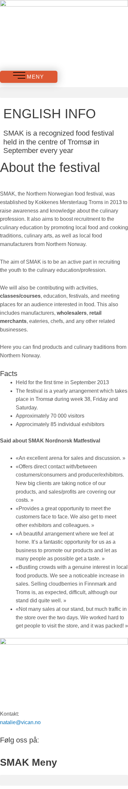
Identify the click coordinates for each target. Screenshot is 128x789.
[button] (64, 92)
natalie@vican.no (20, 722)
